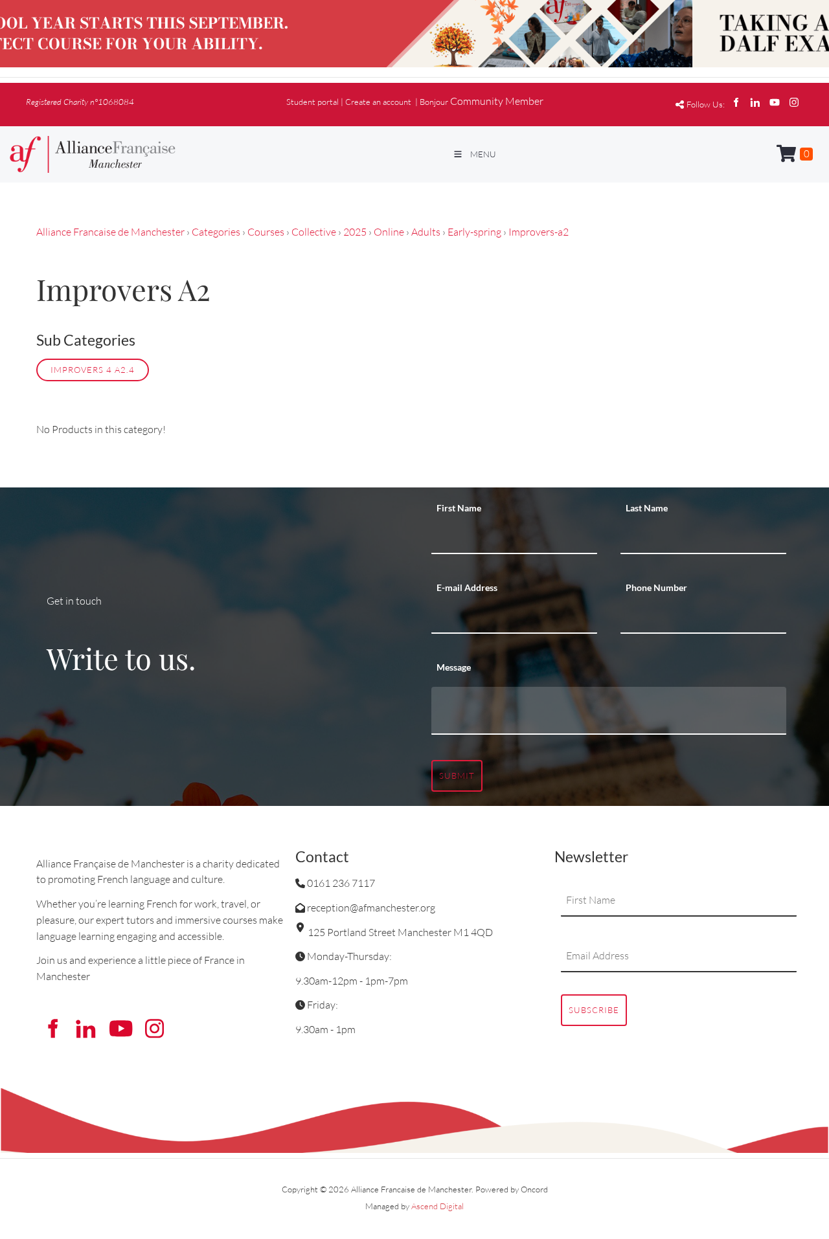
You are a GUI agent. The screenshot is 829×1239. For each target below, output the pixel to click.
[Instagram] (794, 102)
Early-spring (474, 231)
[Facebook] (736, 102)
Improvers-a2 (538, 231)
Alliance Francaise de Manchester (110, 231)
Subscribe (594, 1010)
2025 (355, 231)
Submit (457, 775)
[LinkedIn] (755, 102)
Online (389, 231)
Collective (313, 231)
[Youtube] (775, 102)
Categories (216, 231)
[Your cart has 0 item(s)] (794, 154)
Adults (425, 231)
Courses (265, 231)
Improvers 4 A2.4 (93, 369)
